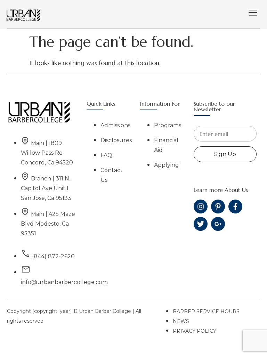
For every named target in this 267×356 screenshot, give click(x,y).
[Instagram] (201, 206)
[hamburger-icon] (253, 13)
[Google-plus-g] (218, 224)
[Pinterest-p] (218, 206)
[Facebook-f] (235, 206)
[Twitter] (201, 224)
